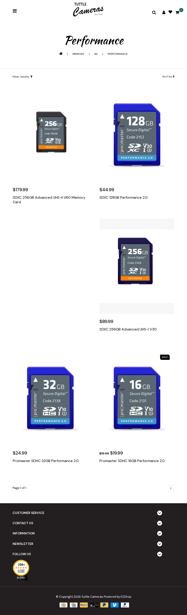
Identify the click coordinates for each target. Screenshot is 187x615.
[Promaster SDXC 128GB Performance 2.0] (136, 134)
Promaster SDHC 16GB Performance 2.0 (132, 461)
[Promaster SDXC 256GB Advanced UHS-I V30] (136, 266)
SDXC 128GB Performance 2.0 (123, 197)
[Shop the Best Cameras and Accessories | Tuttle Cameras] (87, 10)
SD (96, 54)
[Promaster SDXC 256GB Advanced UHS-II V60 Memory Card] (50, 134)
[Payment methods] (63, 605)
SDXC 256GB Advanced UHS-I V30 (128, 329)
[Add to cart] (17, 216)
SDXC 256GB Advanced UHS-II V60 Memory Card (49, 199)
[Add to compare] (37, 216)
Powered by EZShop (117, 597)
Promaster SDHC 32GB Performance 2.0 (46, 461)
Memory (78, 54)
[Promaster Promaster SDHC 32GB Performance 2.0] (50, 397)
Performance (118, 54)
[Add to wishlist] (27, 216)
